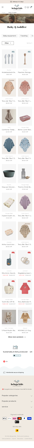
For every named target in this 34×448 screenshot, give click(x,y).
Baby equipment (9, 36)
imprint (14, 438)
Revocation (20, 438)
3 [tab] (17, 355)
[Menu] (3, 7)
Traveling (23, 36)
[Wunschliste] (25, 7)
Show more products (15, 337)
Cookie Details (28, 438)
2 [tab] (16, 355)
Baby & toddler (13, 12)
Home (3, 12)
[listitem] (17, 1)
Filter (7, 43)
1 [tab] (14, 355)
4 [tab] (19, 355)
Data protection (6, 438)
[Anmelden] (28, 7)
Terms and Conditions (23, 436)
